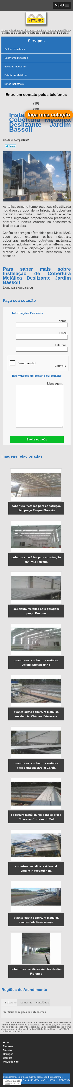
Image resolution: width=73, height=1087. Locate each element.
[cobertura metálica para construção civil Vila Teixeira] (36, 536)
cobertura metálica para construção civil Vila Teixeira (36, 559)
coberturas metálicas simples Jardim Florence (36, 971)
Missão (7, 1050)
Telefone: (61, 345)
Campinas (26, 1002)
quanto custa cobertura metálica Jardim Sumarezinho (36, 662)
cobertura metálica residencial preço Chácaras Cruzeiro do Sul (36, 817)
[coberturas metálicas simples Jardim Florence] (36, 948)
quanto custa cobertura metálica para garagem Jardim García (36, 765)
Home (6, 1042)
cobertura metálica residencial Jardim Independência (36, 868)
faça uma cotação (49, 114)
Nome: (63, 321)
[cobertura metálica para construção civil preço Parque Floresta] (36, 485)
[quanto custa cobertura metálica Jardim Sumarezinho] (36, 639)
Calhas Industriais (14, 49)
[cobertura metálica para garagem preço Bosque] (36, 588)
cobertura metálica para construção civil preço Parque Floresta (36, 508)
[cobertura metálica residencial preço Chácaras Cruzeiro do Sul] (36, 793)
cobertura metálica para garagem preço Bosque (36, 611)
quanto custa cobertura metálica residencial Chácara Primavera (36, 714)
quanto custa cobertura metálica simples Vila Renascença (36, 920)
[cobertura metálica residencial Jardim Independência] (36, 845)
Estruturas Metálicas (16, 75)
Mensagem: (55, 383)
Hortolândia (42, 1002)
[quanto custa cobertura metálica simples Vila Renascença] (36, 896)
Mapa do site (10, 1061)
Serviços (36, 41)
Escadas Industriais (15, 66)
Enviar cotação (37, 439)
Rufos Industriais (14, 84)
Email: (63, 333)
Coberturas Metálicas (16, 58)
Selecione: (11, 1002)
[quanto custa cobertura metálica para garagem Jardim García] (36, 742)
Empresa (8, 1046)
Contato (7, 1057)
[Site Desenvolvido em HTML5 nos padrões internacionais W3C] (12, 1083)
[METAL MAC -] (36, 19)
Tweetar (10, 146)
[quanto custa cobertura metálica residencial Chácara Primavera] (36, 691)
